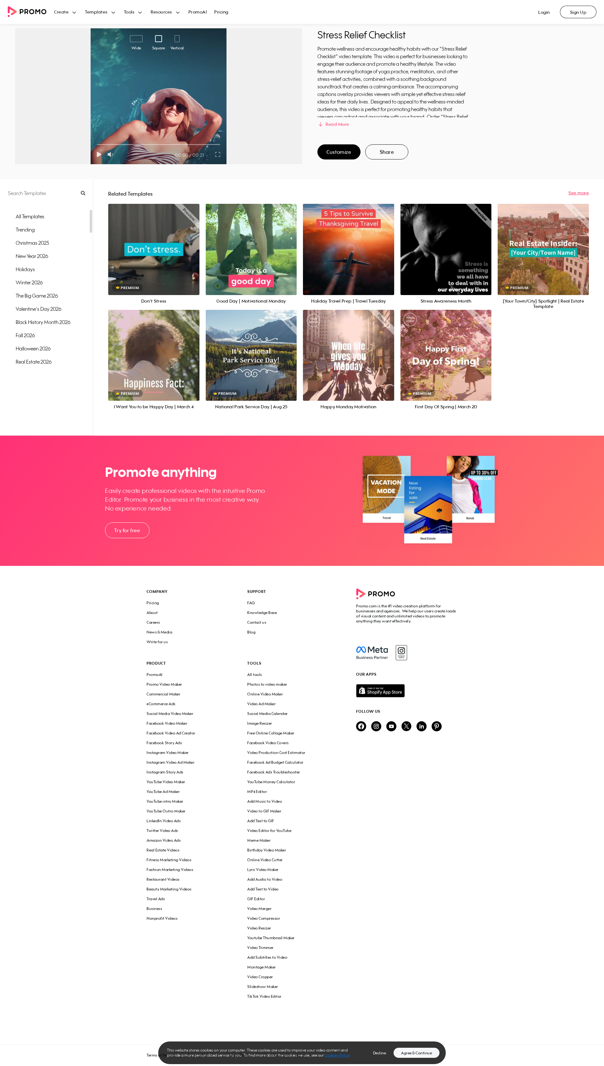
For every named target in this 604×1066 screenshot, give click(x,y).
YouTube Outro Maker (166, 811)
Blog (251, 632)
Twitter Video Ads (162, 830)
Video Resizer (259, 928)
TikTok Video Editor (264, 996)
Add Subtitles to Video (267, 957)
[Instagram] (401, 652)
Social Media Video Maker (170, 713)
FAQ (251, 602)
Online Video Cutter (265, 859)
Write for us (157, 641)
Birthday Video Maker (266, 850)
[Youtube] (391, 726)
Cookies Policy (337, 1055)
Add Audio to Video (264, 879)
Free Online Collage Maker (270, 733)
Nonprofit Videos (162, 918)
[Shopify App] (406, 690)
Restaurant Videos (163, 879)
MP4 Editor (257, 791)
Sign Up (578, 12)
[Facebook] (372, 652)
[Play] (99, 154)
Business (154, 908)
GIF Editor (256, 898)
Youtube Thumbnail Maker (271, 937)
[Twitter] (406, 726)
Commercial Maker (163, 694)
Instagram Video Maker (168, 752)
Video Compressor (263, 918)
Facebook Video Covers (268, 742)
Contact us (256, 622)
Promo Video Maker (164, 684)
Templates (96, 11)
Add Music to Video (264, 801)
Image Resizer (259, 723)
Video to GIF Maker (264, 811)
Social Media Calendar (267, 713)
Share (387, 152)
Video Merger (259, 908)
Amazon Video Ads (164, 840)
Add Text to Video (263, 889)
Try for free (127, 530)
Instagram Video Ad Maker (170, 762)
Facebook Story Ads (164, 742)
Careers (153, 622)
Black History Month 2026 (43, 322)
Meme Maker (259, 840)
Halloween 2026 (33, 348)
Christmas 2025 (32, 243)
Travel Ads (156, 898)
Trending (25, 229)
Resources (161, 11)
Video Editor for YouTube (269, 830)
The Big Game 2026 (37, 296)
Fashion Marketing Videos (170, 869)
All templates (30, 216)
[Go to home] (31, 12)
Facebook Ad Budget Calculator (275, 762)
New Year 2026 (32, 256)
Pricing (221, 11)
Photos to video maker (267, 684)
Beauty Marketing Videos (169, 889)
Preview (154, 242)
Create (61, 11)
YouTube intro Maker (165, 801)
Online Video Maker (265, 694)
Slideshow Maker (262, 986)
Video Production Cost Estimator (276, 752)
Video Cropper (260, 976)
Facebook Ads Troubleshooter (273, 772)
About (152, 612)
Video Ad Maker (261, 703)
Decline (379, 1053)
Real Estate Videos (163, 850)
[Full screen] (218, 154)
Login (544, 12)
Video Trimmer (260, 947)
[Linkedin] (422, 726)
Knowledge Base (262, 612)
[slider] (97, 144)
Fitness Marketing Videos (169, 859)
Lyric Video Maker (263, 869)
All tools (254, 674)
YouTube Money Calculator (271, 781)
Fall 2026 (25, 335)
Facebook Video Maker (167, 723)
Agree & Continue (416, 1053)
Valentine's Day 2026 (38, 309)
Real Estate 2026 (34, 362)
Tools (129, 11)
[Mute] (111, 154)
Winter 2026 (29, 282)
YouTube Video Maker (166, 781)
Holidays (25, 269)
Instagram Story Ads (165, 772)
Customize (339, 152)
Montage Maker (261, 967)
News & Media (159, 632)
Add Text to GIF (260, 820)
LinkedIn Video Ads (164, 820)
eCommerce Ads (161, 703)
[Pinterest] (437, 726)
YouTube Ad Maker (163, 791)
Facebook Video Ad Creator (171, 733)
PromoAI (197, 11)
